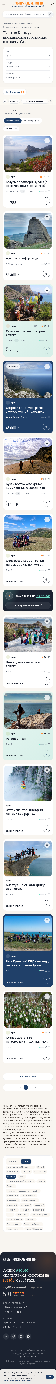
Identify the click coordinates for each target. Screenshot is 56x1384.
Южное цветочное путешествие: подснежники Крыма (26, 1039)
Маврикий (12, 1195)
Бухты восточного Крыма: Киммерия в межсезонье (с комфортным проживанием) (26, 486)
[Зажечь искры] (50, 1258)
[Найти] (50, 14)
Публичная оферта (28, 1356)
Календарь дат (31, 120)
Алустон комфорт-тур (22, 258)
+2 (18, 493)
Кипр (40, 1167)
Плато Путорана (40, 1214)
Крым (13, 176)
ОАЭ (10, 1214)
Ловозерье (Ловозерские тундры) (23, 1191)
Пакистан (22, 1214)
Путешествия (12, 120)
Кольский (40, 1171)
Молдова (26, 1205)
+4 (23, 191)
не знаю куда (43, 596)
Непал (25, 1210)
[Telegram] (13, 1336)
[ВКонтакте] (6, 1336)
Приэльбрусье (14, 1229)
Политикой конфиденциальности (17, 1380)
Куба (22, 1176)
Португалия (13, 1224)
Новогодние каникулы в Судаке (23, 664)
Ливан (11, 1186)
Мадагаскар (28, 1195)
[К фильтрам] (5, 101)
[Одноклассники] (21, 1336)
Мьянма (39, 1205)
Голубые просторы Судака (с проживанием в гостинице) (27, 184)
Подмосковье (14, 1219)
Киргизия (12, 1171)
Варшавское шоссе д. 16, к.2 (17, 1322)
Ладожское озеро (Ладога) (20, 1181)
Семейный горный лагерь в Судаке (25, 333)
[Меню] (3, 4)
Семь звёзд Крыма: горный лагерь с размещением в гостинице (25, 562)
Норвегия (38, 1210)
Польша (30, 1219)
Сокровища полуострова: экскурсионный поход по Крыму (24, 409)
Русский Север (34, 1229)
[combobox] (26, 14)
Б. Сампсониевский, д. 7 (15, 1307)
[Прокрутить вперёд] (49, 101)
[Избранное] (52, 4)
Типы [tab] (26, 1161)
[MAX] (28, 1336)
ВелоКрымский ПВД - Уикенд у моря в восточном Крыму (27, 963)
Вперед (34, 1087)
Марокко (12, 1205)
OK (49, 1376)
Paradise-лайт (16, 739)
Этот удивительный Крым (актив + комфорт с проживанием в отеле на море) (24, 812)
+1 (16, 340)
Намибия (12, 1210)
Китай (26, 1171)
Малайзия (13, 1200)
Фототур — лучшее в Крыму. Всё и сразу (26, 886)
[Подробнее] (46, 201)
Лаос (41, 1181)
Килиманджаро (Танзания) (20, 1167)
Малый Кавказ (30, 1200)
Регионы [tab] (13, 1161)
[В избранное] (47, 140)
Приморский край (33, 1224)
